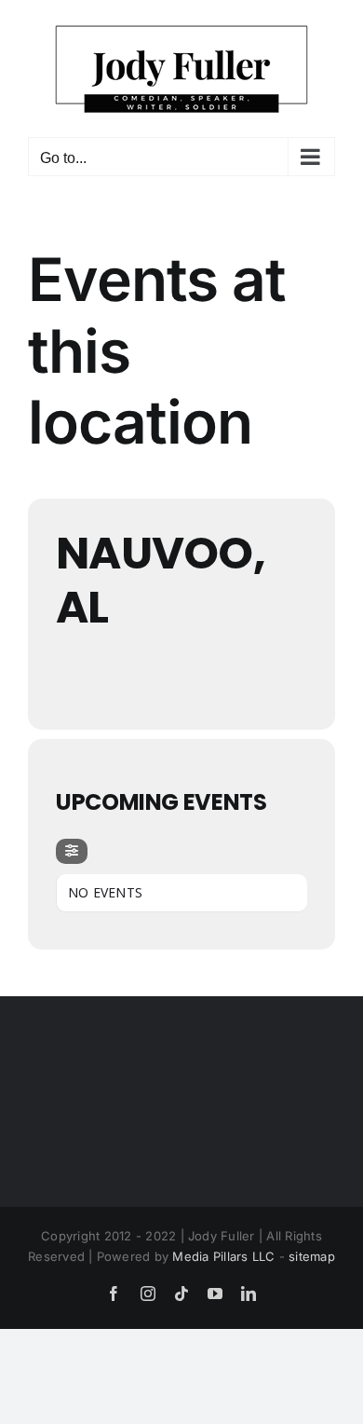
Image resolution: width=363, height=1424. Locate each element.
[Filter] (71, 851)
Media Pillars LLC (223, 1256)
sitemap (312, 1256)
